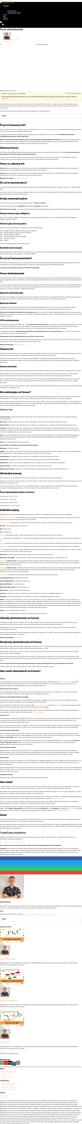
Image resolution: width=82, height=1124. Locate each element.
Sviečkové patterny (7, 959)
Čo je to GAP (5, 1042)
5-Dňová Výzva (11, 11)
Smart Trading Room (57, 798)
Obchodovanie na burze (21, 178)
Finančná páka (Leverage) (7, 517)
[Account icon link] (1, 22)
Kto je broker (17, 637)
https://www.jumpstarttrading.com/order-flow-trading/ (39, 914)
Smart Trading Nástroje (62, 810)
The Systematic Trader (14, 13)
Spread (2, 535)
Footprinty (59, 705)
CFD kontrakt (4, 613)
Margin (2, 543)
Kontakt (5, 19)
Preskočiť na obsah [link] (5, 1)
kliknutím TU (5, 98)
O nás (4, 15)
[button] (11, 842)
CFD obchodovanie (19, 344)
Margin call (3, 546)
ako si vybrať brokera (65, 682)
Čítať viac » (3, 968)
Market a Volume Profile (41, 705)
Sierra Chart (71, 808)
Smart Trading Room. (38, 712)
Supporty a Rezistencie (9, 1001)
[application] (9, 6)
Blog (4, 17)
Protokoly (6, 6)
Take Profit (3, 561)
